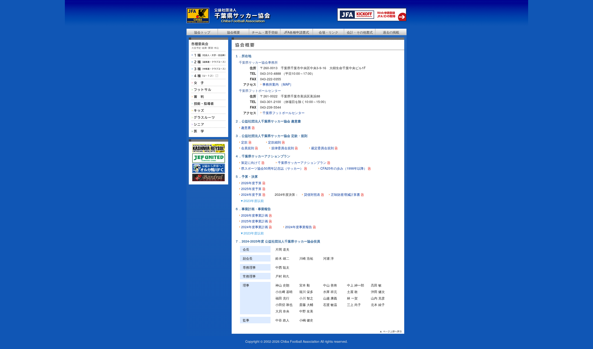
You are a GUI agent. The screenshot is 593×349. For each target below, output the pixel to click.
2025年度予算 (251, 188)
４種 (208, 75)
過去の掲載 (391, 32)
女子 (208, 82)
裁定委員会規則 (323, 148)
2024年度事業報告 (299, 226)
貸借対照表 (312, 194)
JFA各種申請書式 (296, 32)
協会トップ (202, 32)
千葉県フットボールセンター (283, 112)
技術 (208, 103)
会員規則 (248, 148)
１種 (208, 54)
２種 (208, 61)
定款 (245, 142)
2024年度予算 (251, 194)
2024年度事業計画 (255, 226)
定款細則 (275, 142)
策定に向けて (251, 162)
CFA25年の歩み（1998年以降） (344, 168)
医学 (208, 131)
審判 (208, 96)
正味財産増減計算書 (346, 194)
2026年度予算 (251, 183)
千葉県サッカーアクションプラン (302, 162)
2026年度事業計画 (255, 215)
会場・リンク (328, 32)
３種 (208, 68)
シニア (208, 124)
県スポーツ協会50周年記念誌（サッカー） (272, 168)
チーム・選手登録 (265, 32)
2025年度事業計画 (255, 221)
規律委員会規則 (283, 148)
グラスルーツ (208, 117)
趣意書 (246, 127)
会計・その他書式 (360, 32)
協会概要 (233, 32)
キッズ (208, 110)
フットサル (208, 89)
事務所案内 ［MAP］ (277, 84)
